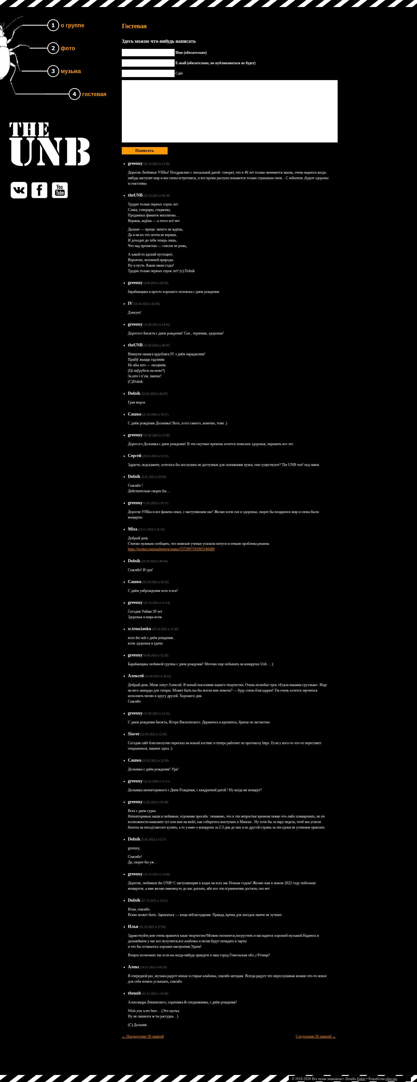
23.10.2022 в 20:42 (155, 582)
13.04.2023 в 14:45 (156, 324)
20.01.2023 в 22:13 (155, 456)
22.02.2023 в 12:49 (156, 435)
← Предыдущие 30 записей (143, 1036)
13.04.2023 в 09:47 (156, 345)
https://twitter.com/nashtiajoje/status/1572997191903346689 (171, 549)
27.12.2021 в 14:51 (154, 900)
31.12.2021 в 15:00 (156, 874)
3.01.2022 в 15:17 (153, 839)
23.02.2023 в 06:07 (154, 393)
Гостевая (94, 94)
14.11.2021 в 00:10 (153, 967)
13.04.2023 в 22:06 (146, 303)
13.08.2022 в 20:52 (158, 676)
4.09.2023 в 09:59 (155, 283)
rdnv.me (391, 1078)
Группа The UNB (34, 127)
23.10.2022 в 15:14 (156, 602)
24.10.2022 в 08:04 (154, 561)
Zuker (361, 1078)
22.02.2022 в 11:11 (156, 781)
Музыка (71, 71)
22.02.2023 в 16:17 (155, 414)
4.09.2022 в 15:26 (155, 655)
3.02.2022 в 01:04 (155, 802)
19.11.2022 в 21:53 (151, 529)
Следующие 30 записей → (316, 1036)
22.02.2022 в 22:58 (155, 760)
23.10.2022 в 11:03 (165, 629)
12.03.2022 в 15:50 (153, 734)
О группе (72, 25)
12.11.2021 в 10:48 (155, 993)
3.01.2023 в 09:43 (153, 476)
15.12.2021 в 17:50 (152, 927)
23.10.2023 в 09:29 (156, 195)
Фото (68, 48)
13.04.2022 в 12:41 (156, 713)
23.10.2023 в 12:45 (156, 163)
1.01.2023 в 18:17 (155, 503)
